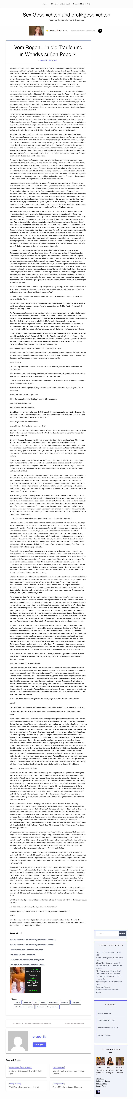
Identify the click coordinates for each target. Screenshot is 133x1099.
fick (36, 1002)
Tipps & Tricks (103, 1035)
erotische (27, 1002)
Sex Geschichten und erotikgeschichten (66, 14)
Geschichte (53, 1002)
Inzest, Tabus (103, 1013)
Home (45, 4)
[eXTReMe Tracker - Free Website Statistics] (98, 1091)
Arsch (18, 1002)
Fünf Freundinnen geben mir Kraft (24, 1087)
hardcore (64, 1002)
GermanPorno (101, 1086)
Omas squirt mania (103, 987)
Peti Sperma (20, 1007)
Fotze (43, 1002)
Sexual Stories (101, 1083)
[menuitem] (45, 4)
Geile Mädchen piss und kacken (67, 1087)
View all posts (39, 1045)
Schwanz (40, 1007)
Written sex (100, 1078)
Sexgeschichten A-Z (81, 4)
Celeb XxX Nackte (103, 1081)
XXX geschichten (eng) (60, 4)
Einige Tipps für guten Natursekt (108, 963)
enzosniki (43, 60)
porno (30, 1007)
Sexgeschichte (52, 1007)
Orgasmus (75, 1002)
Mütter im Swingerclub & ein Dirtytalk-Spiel (25, 1072)
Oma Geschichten (14, 1067)
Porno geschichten (26, 1067)
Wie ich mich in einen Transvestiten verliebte (68, 1072)
